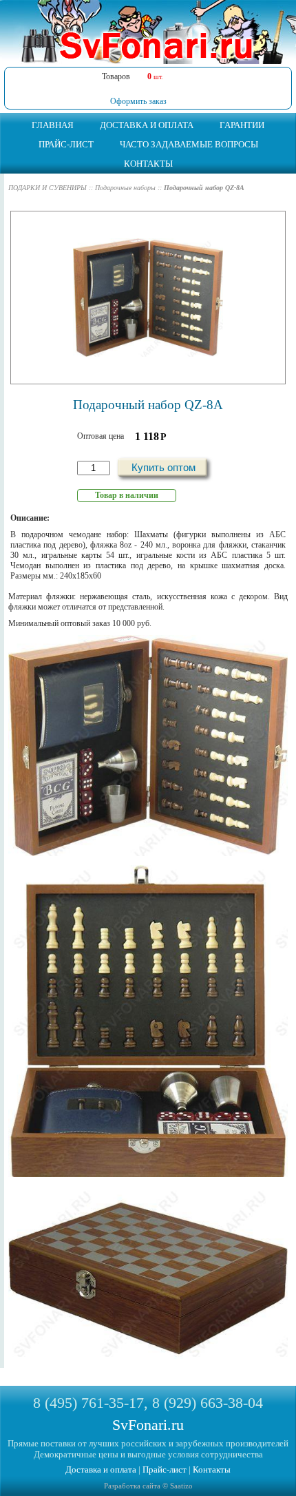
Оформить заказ (138, 101)
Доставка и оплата (100, 1469)
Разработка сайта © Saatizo (148, 1486)
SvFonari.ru (148, 1424)
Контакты (212, 1469)
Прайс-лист (164, 1469)
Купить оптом (163, 467)
